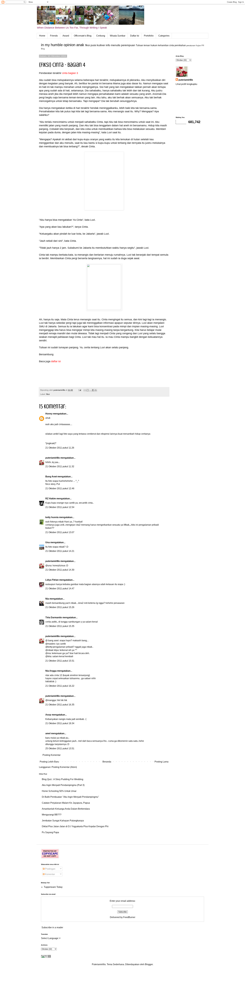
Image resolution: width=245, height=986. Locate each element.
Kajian (198, 45)
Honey (48, 413)
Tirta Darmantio (53, 617)
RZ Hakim (50, 498)
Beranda (107, 761)
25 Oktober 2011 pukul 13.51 (59, 748)
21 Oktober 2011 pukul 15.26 (59, 607)
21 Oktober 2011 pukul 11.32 (59, 466)
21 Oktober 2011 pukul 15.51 (59, 661)
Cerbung (100, 35)
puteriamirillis (52, 458)
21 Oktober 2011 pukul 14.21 (59, 551)
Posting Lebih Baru (49, 761)
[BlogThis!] (87, 390)
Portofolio (149, 35)
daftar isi (56, 361)
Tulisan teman (143, 45)
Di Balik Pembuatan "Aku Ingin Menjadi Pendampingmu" (70, 797)
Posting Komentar (52, 755)
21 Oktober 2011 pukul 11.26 (59, 448)
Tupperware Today (53, 887)
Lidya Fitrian (52, 580)
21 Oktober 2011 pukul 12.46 (59, 488)
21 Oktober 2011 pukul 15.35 (59, 626)
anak (80, 45)
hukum (154, 45)
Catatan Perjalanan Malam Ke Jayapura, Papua (66, 803)
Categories (163, 35)
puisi (93, 45)
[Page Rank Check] (46, 957)
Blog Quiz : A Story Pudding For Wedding (62, 779)
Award (66, 35)
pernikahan (180, 45)
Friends (54, 35)
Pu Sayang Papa (50, 832)
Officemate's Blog (82, 35)
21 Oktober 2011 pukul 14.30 (59, 570)
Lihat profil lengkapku (186, 84)
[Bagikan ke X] (90, 390)
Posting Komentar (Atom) (64, 767)
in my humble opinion (58, 45)
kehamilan (163, 45)
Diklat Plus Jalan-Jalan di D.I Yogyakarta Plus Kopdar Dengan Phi (75, 826)
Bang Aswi (51, 476)
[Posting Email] (80, 390)
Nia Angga (51, 671)
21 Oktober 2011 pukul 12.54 (59, 507)
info (108, 45)
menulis (115, 45)
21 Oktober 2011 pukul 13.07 (59, 532)
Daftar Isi (134, 35)
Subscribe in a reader (52, 927)
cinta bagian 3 (70, 73)
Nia (47, 599)
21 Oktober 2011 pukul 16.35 (59, 704)
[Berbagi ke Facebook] (93, 390)
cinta (171, 45)
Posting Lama (161, 761)
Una (47, 542)
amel (47, 733)
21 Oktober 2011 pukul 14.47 (59, 588)
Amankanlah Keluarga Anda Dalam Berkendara (66, 809)
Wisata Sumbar (117, 35)
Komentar (50, 874)
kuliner (101, 45)
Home (42, 35)
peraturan (190, 45)
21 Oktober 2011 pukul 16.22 (59, 686)
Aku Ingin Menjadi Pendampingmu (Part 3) (63, 785)
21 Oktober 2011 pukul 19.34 (59, 723)
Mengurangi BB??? (51, 814)
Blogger (149, 964)
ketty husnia (52, 517)
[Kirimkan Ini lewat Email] (85, 390)
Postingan (50, 869)
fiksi (87, 45)
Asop (48, 714)
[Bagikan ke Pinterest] (95, 390)
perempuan (128, 45)
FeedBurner (129, 917)
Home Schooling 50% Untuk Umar (59, 791)
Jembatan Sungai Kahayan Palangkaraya (63, 820)
